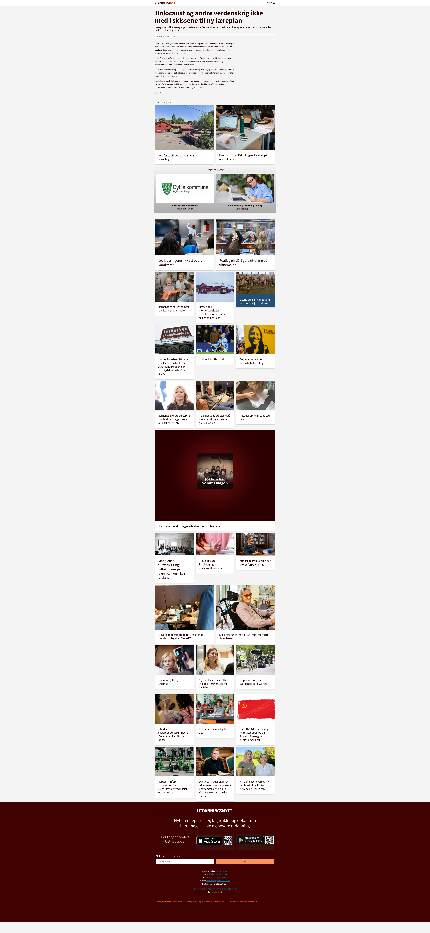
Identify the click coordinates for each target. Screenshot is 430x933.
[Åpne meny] (274, 3)
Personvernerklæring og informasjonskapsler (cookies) (215, 889)
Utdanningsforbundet (218, 877)
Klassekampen (180, 53)
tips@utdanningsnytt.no (218, 874)
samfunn (171, 103)
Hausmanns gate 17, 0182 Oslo (218, 880)
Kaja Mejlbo (222, 871)
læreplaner (160, 103)
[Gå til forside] (165, 3)
